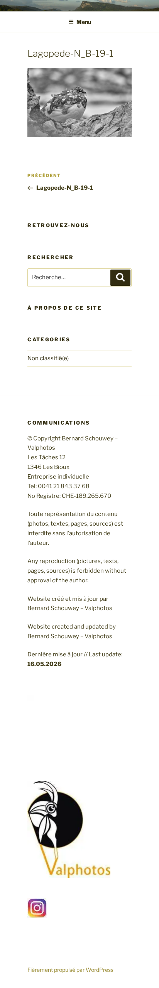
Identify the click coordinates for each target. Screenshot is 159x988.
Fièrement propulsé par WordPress (70, 969)
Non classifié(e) (48, 358)
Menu (83, 22)
